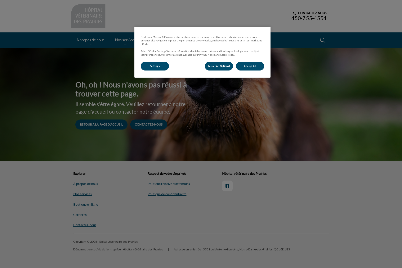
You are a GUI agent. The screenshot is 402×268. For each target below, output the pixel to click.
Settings (155, 66)
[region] (202, 52)
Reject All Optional (219, 66)
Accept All (250, 66)
